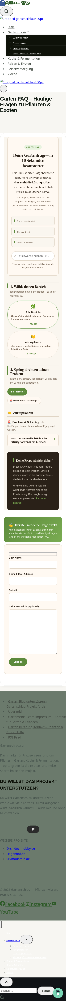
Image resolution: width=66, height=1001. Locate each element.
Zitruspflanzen (19, 43)
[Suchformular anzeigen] (6, 11)
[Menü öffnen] (3, 88)
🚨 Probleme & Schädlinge (24, 400)
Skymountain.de (18, 859)
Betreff (13, 590)
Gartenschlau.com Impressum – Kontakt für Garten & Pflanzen (36, 719)
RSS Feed (14, 737)
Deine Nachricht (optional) (24, 606)
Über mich (15, 712)
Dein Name (15, 557)
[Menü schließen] (1, 924)
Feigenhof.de (15, 854)
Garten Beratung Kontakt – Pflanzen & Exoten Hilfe (34, 729)
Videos (12, 74)
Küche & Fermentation (24, 58)
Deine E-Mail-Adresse (21, 573)
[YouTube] (11, 4)
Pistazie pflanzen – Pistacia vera (27, 53)
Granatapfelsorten (21, 48)
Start (11, 27)
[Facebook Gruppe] (23, 4)
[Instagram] (7, 4)
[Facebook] (2, 4)
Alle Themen (17, 391)
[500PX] (19, 4)
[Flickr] (15, 4)
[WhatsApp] (28, 4)
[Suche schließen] (6, 982)
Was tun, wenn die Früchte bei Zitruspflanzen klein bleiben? (29, 440)
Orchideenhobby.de (20, 849)
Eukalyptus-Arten (20, 37)
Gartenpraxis (13, 940)
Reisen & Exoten (19, 64)
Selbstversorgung (20, 69)
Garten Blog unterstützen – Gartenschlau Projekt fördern (27, 703)
